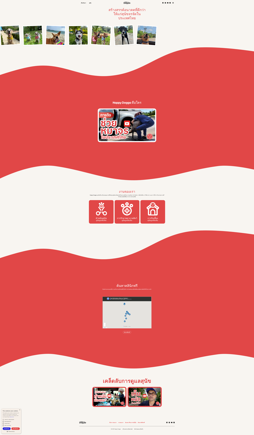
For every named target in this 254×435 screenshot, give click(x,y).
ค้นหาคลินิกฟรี (127, 332)
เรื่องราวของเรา (113, 422)
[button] (83, 3)
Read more (12, 416)
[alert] (11, 421)
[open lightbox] (32, 35)
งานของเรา (120, 422)
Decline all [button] (15, 428)
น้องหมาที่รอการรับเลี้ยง (130, 422)
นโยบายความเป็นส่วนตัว (128, 429)
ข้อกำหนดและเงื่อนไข (138, 429)
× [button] (19, 409)
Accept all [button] (6, 428)
